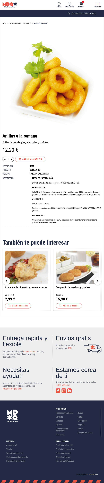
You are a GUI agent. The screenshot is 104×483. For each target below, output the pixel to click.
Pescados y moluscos (64, 413)
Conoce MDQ (11, 445)
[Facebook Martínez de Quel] (58, 390)
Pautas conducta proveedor (17, 457)
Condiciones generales (65, 449)
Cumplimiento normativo (15, 461)
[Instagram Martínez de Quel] (64, 390)
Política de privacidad (64, 445)
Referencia (8, 166)
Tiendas (9, 449)
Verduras (59, 417)
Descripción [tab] (8, 178)
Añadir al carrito (30, 159)
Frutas (80, 417)
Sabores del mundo (85, 432)
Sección (6, 174)
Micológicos (82, 421)
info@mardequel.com (12, 388)
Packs (80, 428)
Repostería (60, 434)
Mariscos (59, 421)
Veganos (81, 425)
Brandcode (93, 474)
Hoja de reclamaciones (65, 461)
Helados (59, 425)
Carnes (80, 413)
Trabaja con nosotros (14, 453)
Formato (7, 170)
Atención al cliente (63, 457)
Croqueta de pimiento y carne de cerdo (26, 287)
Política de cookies (63, 453)
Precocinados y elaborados (62, 429)
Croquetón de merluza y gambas (73, 287)
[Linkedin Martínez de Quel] (69, 390)
